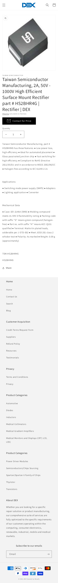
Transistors (11, 489)
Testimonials (12, 357)
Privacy (9, 384)
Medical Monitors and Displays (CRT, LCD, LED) (26, 440)
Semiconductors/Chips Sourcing (22, 468)
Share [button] (9, 267)
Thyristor (10, 482)
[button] (3, 5)
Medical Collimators (16, 424)
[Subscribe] (48, 554)
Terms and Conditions (17, 377)
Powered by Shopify (33, 579)
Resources (11, 350)
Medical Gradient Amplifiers (20, 431)
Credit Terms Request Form (20, 330)
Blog (8, 310)
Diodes (9, 410)
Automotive (12, 403)
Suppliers (11, 336)
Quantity (6, 128)
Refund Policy (13, 343)
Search (9, 303)
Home (9, 289)
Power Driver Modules (17, 461)
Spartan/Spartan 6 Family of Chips (23, 475)
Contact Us (11, 296)
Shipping (5, 114)
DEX (25, 579)
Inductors (11, 417)
